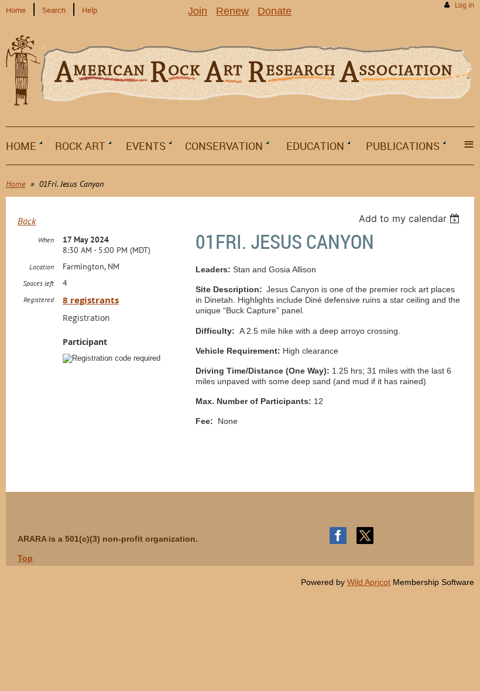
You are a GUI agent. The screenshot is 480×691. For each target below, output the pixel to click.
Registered (38, 299)
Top (25, 558)
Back (27, 221)
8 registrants (91, 300)
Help (89, 10)
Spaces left (38, 283)
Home (16, 10)
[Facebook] (338, 535)
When (46, 239)
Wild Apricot (368, 582)
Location (41, 266)
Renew (232, 11)
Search (54, 10)
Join (197, 11)
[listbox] (410, 218)
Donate (275, 11)
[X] (364, 535)
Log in (464, 5)
